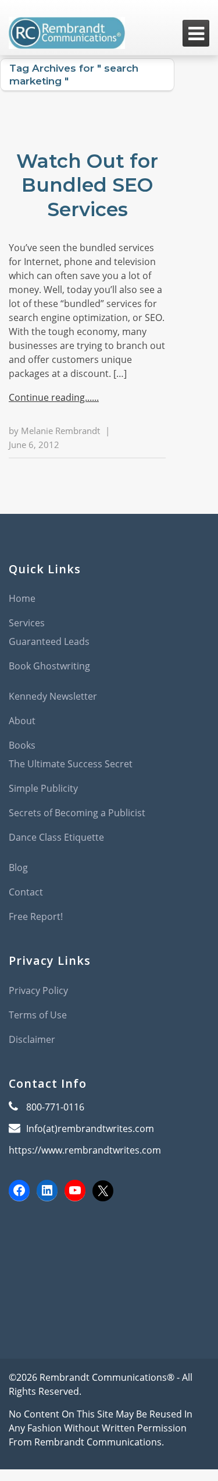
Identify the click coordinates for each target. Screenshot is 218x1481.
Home (22, 598)
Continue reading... (50, 397)
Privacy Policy (38, 990)
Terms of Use (38, 1015)
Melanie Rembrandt (60, 430)
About (22, 720)
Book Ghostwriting (49, 666)
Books (22, 745)
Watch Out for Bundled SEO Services (87, 185)
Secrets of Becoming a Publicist (77, 812)
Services (27, 622)
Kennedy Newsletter (53, 696)
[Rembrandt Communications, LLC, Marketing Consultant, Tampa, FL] (26, 1257)
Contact (26, 892)
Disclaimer (32, 1039)
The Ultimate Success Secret (71, 763)
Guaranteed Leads (49, 641)
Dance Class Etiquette (56, 837)
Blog (18, 867)
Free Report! (36, 916)
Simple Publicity (43, 788)
